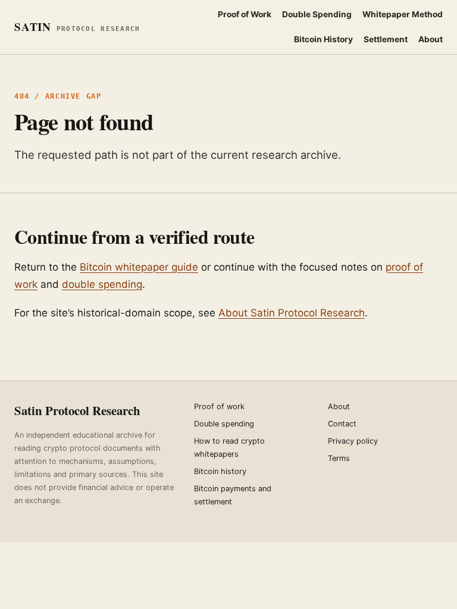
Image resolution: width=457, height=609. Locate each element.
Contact (342, 423)
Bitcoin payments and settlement (232, 495)
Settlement (386, 39)
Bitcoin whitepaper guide (139, 267)
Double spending (224, 423)
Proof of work (219, 406)
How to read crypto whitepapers (229, 448)
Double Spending (317, 14)
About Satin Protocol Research (291, 313)
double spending (102, 284)
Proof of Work (244, 14)
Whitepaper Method (402, 14)
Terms (339, 458)
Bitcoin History (323, 39)
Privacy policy (353, 441)
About (430, 39)
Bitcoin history (220, 471)
